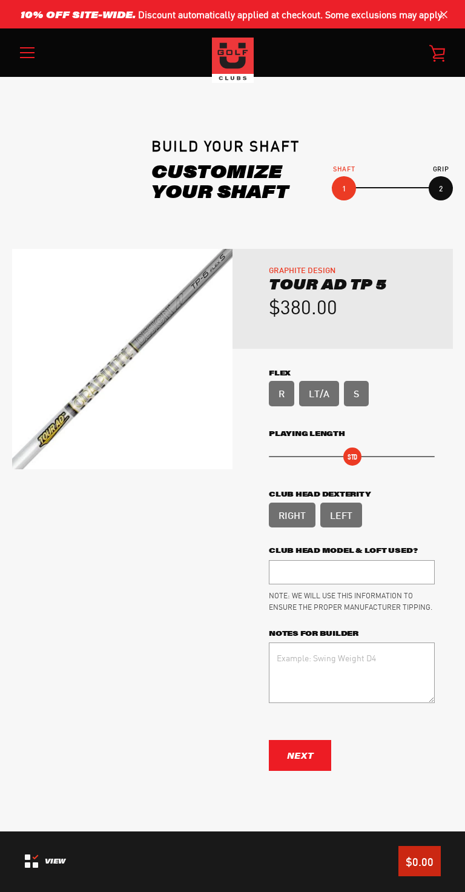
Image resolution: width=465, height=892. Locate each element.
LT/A (319, 393)
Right (292, 514)
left (341, 514)
